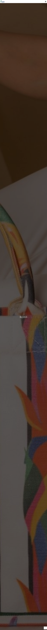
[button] (46, 2)
